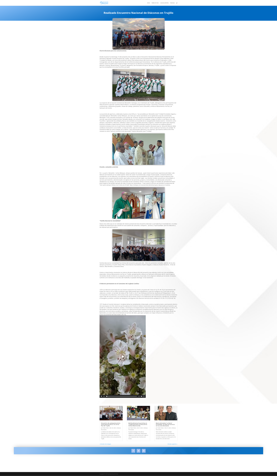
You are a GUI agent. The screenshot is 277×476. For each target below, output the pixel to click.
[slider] (121, 396)
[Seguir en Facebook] (133, 451)
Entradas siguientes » (172, 444)
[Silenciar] (141, 396)
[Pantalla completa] (144, 396)
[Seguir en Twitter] (138, 451)
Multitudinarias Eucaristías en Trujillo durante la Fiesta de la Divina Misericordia (137, 424)
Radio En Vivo (155, 3)
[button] (123, 356)
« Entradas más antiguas (105, 444)
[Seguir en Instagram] (144, 451)
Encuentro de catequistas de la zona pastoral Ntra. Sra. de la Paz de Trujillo (110, 424)
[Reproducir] (101, 396)
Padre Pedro (106, 428)
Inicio (148, 3)
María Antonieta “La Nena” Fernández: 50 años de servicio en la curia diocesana (165, 424)
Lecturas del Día (164, 3)
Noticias (172, 3)
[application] (123, 356)
